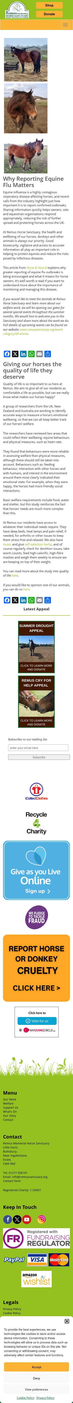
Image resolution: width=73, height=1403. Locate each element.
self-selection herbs (38, 544)
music (7, 544)
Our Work (9, 1099)
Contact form (12, 1181)
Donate (49, 14)
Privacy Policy (45, 1398)
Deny (36, 1378)
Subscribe (39, 757)
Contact (8, 1120)
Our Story (9, 1116)
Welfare (8, 1103)
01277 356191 (18, 1173)
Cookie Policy (25, 1398)
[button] (67, 1321)
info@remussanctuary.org (29, 1177)
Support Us (10, 1107)
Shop (49, 5)
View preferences (36, 1389)
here (15, 575)
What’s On (10, 1111)
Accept (36, 1367)
